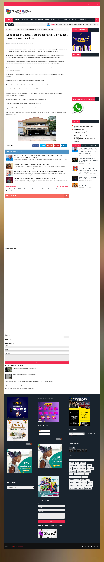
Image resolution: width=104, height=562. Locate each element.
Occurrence (73, 471)
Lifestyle (75, 468)
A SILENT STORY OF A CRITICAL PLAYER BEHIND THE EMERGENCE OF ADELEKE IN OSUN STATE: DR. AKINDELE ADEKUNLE (39, 156)
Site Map (55, 4)
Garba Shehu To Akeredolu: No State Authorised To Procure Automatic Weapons (38, 171)
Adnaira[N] (28, 444)
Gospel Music (82, 465)
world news (88, 488)
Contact (19, 4)
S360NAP (88, 471)
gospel (84, 479)
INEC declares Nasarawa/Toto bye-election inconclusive (19, 388)
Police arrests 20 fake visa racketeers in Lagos (24, 368)
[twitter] (85, 4)
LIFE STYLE (75, 19)
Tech (87, 474)
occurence (83, 482)
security (72, 485)
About (12, 4)
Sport (71, 474)
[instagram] (91, 4)
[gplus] (83, 546)
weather (81, 488)
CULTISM (72, 462)
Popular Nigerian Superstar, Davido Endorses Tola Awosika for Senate (35, 178)
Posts (41, 431)
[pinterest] (97, 546)
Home (6, 4)
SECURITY (38, 23)
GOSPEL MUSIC (50, 19)
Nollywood (90, 468)
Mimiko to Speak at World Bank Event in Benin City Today (31, 164)
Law (70, 468)
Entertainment (73, 465)
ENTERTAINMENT (27, 19)
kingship (72, 482)
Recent (76, 145)
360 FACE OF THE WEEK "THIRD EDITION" (24, 374)
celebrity (78, 477)
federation (72, 479)
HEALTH (59, 19)
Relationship (81, 471)
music (77, 482)
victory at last (73, 488)
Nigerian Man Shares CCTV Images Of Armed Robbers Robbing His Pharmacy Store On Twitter (29, 385)
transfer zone (88, 485)
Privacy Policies (36, 4)
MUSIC (91, 19)
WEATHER (68, 23)
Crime (77, 462)
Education (82, 462)
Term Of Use (26, 4)
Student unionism (79, 474)
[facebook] (88, 4)
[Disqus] (37, 270)
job (89, 479)
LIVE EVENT (84, 19)
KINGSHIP (67, 19)
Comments (94, 145)
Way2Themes (19, 546)
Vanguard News (78, 125)
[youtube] (97, 4)
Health (89, 465)
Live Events (82, 468)
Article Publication (88, 460)
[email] (91, 546)
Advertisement (47, 4)
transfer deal (79, 485)
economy (85, 477)
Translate (74, 435)
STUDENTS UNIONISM (56, 23)
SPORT (45, 23)
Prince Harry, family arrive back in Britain (83, 126)
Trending (72, 477)
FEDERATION (39, 19)
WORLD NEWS (77, 23)
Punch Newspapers (79, 129)
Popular (85, 145)
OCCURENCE (10, 23)
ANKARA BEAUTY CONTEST (75, 460)
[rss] (94, 4)
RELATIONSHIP (28, 23)
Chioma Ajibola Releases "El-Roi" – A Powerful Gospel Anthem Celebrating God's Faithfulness (88, 160)
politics (10, 29)
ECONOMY (17, 19)
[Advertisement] (37, 234)
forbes (78, 479)
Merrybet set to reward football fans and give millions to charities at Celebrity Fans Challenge (28, 381)
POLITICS (19, 23)
